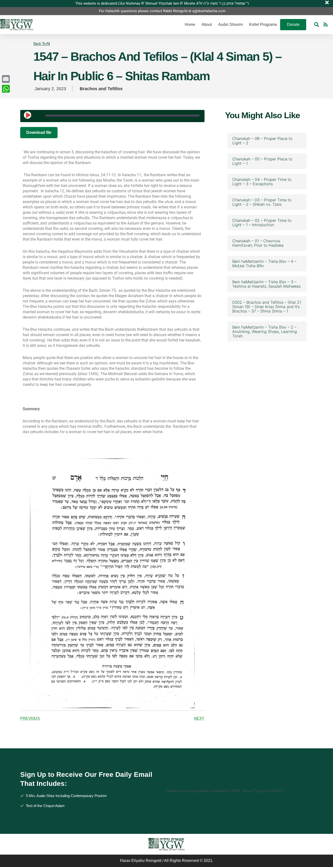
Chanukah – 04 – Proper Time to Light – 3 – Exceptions (261, 181)
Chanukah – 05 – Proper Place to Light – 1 (262, 161)
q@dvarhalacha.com (208, 11)
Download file (38, 132)
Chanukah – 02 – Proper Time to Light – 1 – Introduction (261, 222)
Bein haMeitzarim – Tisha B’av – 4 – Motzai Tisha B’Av (264, 263)
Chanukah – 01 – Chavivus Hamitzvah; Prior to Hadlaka (258, 243)
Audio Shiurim (230, 24)
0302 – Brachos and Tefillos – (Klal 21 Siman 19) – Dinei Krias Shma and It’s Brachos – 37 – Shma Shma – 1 (266, 306)
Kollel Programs (263, 24)
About (207, 24)
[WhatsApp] (6, 89)
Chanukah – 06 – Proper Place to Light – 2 (262, 140)
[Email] (6, 79)
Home (190, 24)
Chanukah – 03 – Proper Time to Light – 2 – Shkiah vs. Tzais (261, 202)
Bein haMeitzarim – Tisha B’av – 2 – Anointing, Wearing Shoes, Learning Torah (264, 331)
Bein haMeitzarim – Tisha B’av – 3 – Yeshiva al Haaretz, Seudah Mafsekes (266, 284)
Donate (293, 24)
